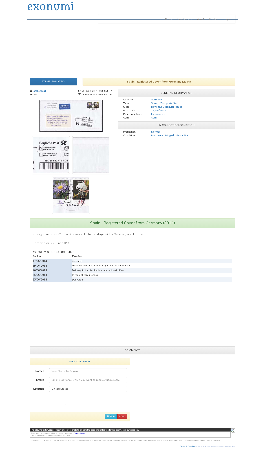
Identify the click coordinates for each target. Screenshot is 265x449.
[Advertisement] (132, 49)
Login (227, 19)
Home (168, 19)
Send (112, 416)
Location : (38, 390)
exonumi (50, 7)
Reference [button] (183, 19)
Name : (39, 371)
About (200, 19)
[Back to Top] (233, 430)
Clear (122, 416)
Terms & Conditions (189, 446)
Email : (40, 379)
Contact (213, 19)
